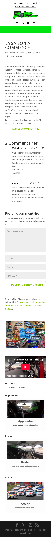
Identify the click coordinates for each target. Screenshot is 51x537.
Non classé (39, 52)
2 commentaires (14, 56)
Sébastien (13, 52)
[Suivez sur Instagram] (34, 22)
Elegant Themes (23, 529)
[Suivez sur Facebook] (17, 22)
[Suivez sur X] (22, 22)
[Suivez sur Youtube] (28, 22)
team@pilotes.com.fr (25, 6)
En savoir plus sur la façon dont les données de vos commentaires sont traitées (25, 305)
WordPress (25, 533)
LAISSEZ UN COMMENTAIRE (25, 128)
